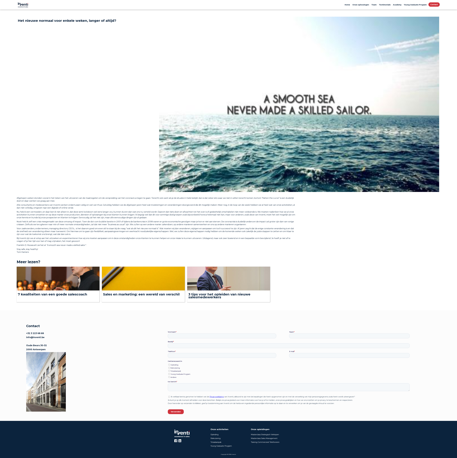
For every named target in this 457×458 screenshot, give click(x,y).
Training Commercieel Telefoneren (265, 442)
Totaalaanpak (216, 442)
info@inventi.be (35, 337)
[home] (23, 4)
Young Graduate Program (415, 5)
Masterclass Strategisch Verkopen (265, 434)
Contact (434, 4)
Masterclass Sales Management (264, 438)
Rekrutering (216, 438)
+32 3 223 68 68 (35, 333)
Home (347, 5)
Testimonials (385, 5)
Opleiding (215, 434)
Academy (397, 5)
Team (374, 5)
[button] (360, 5)
